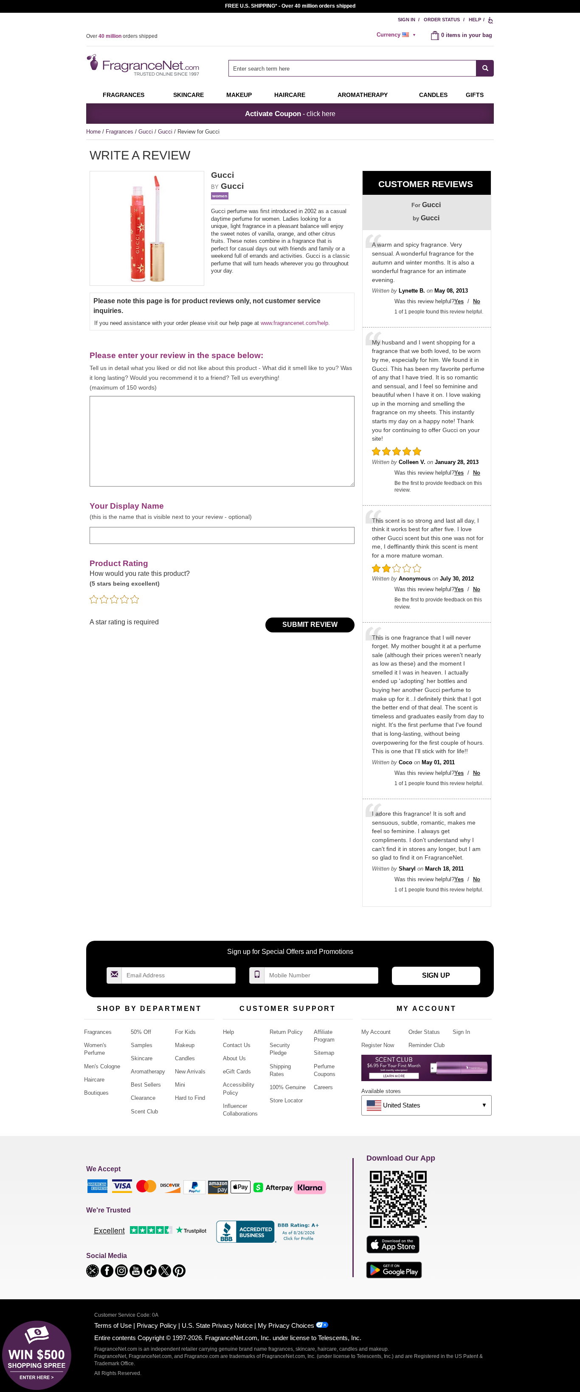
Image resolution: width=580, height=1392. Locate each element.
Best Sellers (146, 1085)
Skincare (188, 94)
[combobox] (361, 68)
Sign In (406, 19)
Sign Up (436, 975)
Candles (185, 1058)
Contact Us (237, 1045)
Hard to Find (190, 1098)
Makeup (239, 94)
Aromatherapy (148, 1071)
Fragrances (123, 94)
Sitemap (324, 1053)
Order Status (442, 19)
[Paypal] (194, 1186)
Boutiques (96, 1093)
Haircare (289, 94)
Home (93, 131)
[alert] (397, 35)
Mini (180, 1085)
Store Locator (286, 1100)
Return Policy (286, 1032)
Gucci (146, 131)
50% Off (141, 1032)
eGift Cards (237, 1071)
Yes (459, 301)
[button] (93, 1270)
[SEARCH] (485, 68)
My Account (376, 1032)
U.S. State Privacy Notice (217, 1325)
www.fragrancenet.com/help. (295, 323)
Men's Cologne (102, 1066)
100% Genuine (288, 1087)
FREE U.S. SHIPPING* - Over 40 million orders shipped (290, 6)
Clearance (143, 1098)
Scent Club (144, 1111)
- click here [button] (290, 113)
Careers (323, 1087)
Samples (141, 1045)
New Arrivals (190, 1071)
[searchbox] (352, 68)
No (476, 301)
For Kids (185, 1032)
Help (475, 19)
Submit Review (310, 624)
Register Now (377, 1045)
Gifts (475, 94)
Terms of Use (113, 1325)
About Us (234, 1058)
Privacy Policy (157, 1325)
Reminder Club (426, 1045)
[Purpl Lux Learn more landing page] (426, 1071)
